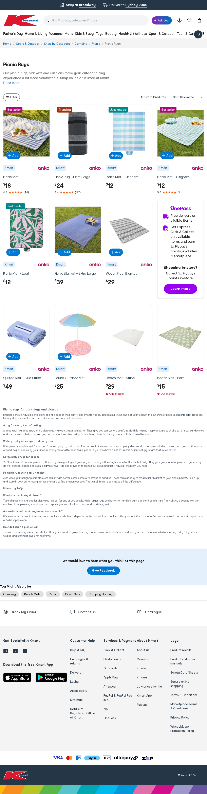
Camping (9, 594)
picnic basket (186, 414)
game (47, 465)
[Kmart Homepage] (20, 20)
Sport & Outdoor (162, 33)
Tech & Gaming (189, 33)
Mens (68, 33)
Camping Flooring (101, 594)
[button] (199, 20)
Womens (55, 33)
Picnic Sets (72, 594)
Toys (99, 33)
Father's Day (13, 33)
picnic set (35, 434)
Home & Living (36, 33)
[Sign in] (179, 20)
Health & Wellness (133, 33)
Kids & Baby (84, 33)
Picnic (53, 594)
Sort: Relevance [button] (183, 97)
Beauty (111, 33)
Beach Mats (32, 594)
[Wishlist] (189, 20)
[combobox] (96, 20)
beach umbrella (123, 450)
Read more (11, 83)
